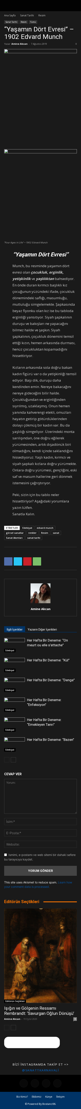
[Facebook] (8, 561)
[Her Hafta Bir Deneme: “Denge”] (14, 685)
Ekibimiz (36, 1096)
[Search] (75, 5)
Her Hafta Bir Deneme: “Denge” (51, 680)
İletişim (60, 1096)
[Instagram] (35, 1083)
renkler (32, 532)
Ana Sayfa (10, 15)
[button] (7, 5)
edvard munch (45, 527)
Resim (41, 15)
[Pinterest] (27, 561)
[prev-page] (6, 759)
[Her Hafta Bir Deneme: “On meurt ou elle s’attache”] (14, 645)
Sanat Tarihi (27, 15)
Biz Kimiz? (22, 1096)
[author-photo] (40, 603)
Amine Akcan (19, 43)
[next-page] (13, 759)
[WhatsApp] (37, 561)
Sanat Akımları (14, 537)
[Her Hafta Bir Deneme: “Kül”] (14, 665)
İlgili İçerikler (15, 629)
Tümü (33, 21)
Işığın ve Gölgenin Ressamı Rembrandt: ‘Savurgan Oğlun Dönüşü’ (39, 1011)
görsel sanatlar (15, 532)
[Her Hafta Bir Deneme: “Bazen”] (14, 744)
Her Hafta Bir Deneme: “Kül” (48, 660)
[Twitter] (18, 561)
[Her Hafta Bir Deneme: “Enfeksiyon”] (14, 705)
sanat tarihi (33, 537)
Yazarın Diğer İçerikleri (42, 629)
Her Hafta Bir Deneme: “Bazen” (50, 740)
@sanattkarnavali (40, 1070)
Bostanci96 (48, 1104)
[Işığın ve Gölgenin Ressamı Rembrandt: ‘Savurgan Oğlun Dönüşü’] (40, 955)
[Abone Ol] (32, 1042)
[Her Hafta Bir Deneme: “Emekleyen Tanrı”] (14, 724)
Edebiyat (27, 527)
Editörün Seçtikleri (15, 1001)
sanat (56, 532)
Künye (48, 1096)
